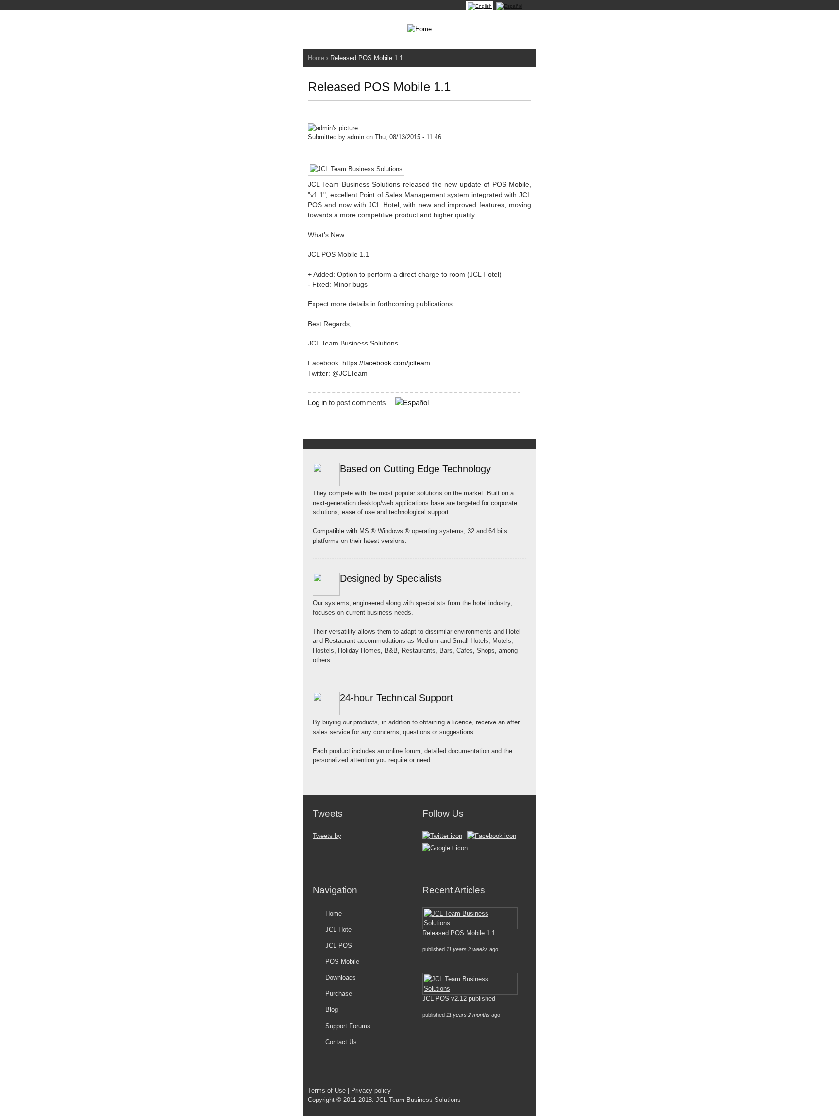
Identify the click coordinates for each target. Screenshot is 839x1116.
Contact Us (341, 1042)
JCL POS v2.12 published (458, 998)
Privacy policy (371, 1090)
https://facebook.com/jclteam (386, 363)
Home (316, 58)
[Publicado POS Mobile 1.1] (509, 6)
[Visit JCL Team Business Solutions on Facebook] (491, 835)
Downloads (340, 977)
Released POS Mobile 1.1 (458, 932)
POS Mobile (342, 961)
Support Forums (347, 1026)
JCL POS (338, 945)
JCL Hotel (339, 929)
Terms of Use (327, 1090)
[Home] (419, 29)
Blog (331, 1009)
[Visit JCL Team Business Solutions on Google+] (445, 848)
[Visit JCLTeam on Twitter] (442, 835)
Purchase (338, 993)
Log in (317, 402)
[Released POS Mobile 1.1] (480, 6)
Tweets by (327, 835)
